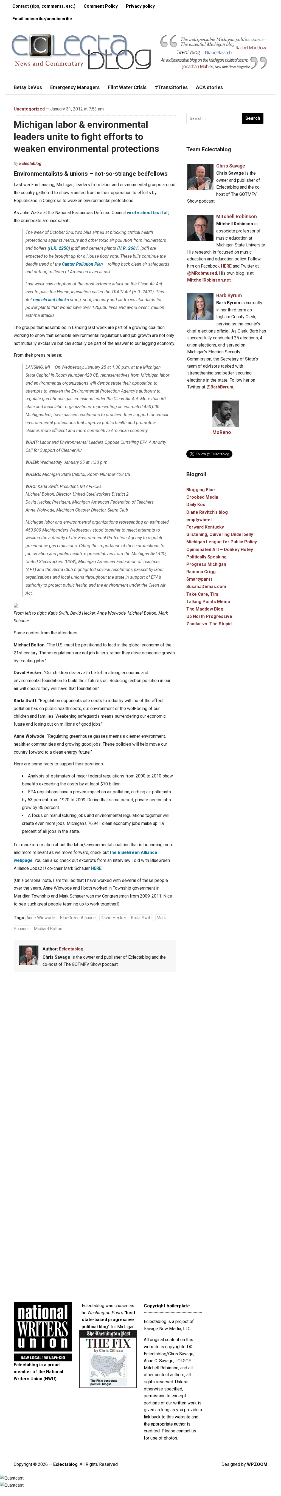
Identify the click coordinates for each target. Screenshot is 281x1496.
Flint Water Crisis (127, 87)
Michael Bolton (48, 928)
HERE (96, 868)
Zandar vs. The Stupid (209, 623)
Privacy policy (140, 6)
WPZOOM (257, 1464)
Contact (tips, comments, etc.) (43, 6)
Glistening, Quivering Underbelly (219, 534)
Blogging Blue (200, 489)
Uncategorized (29, 109)
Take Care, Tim (202, 594)
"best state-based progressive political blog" (109, 1319)
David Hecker (113, 917)
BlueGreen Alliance (78, 917)
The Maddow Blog (204, 609)
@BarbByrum (219, 387)
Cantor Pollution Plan (82, 264)
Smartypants (199, 579)
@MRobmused (202, 273)
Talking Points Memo (208, 601)
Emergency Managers (75, 87)
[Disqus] (95, 1057)
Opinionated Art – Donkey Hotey (219, 549)
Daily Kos (195, 504)
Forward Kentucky (205, 527)
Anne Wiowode (40, 917)
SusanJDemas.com (206, 586)
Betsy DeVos (28, 87)
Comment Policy (101, 6)
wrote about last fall (147, 212)
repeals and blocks (51, 299)
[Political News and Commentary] (81, 51)
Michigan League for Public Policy (221, 541)
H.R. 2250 (59, 248)
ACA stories (209, 87)
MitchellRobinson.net (209, 280)
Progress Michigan (206, 564)
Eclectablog (30, 163)
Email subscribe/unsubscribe (42, 18)
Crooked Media (202, 497)
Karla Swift (141, 917)
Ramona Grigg (201, 571)
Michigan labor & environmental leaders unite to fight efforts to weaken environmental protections (86, 136)
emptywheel (199, 519)
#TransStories (171, 87)
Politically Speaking (206, 557)
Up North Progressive (209, 616)
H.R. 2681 (128, 248)
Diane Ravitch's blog (207, 512)
